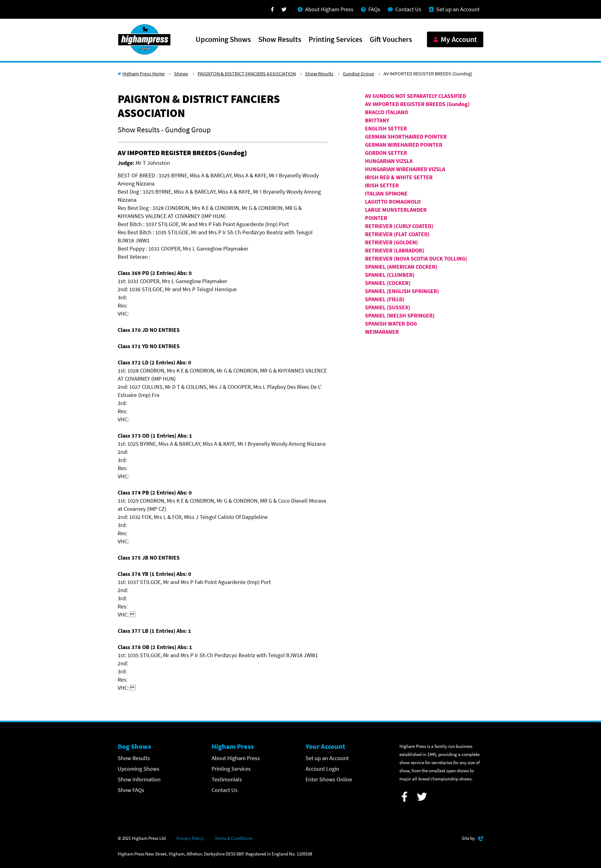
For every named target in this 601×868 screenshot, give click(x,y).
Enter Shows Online (329, 779)
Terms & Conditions (233, 838)
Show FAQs (131, 790)
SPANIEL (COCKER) (387, 283)
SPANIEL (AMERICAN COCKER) (401, 266)
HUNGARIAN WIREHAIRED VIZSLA (405, 169)
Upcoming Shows (223, 39)
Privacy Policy (190, 838)
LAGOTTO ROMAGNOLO (393, 201)
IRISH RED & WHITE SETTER (399, 177)
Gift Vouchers (391, 39)
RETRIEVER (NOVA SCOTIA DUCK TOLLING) (416, 258)
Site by (472, 838)
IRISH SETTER (382, 185)
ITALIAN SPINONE (386, 193)
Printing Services (335, 39)
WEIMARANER (382, 331)
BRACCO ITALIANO (386, 112)
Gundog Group (358, 73)
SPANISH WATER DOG (391, 323)
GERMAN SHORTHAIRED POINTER (406, 136)
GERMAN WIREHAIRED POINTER (403, 144)
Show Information (139, 779)
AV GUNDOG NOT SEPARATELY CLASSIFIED (415, 95)
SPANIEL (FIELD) (384, 299)
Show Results (279, 39)
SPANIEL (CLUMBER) (389, 274)
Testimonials (227, 779)
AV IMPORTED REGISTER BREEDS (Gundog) (417, 104)
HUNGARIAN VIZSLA (389, 161)
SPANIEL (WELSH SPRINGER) (399, 315)
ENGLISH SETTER (386, 128)
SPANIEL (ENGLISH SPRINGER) (402, 291)
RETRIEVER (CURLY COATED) (399, 226)
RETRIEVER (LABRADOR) (394, 250)
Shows (181, 73)
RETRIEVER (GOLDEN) (391, 242)
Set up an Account (327, 758)
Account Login (322, 768)
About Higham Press (236, 758)
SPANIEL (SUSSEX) (387, 307)
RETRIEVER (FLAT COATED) (397, 234)
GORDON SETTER (386, 152)
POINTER (376, 217)
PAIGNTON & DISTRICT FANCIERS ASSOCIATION (247, 73)
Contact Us (225, 790)
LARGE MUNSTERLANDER (396, 209)
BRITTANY (377, 120)
